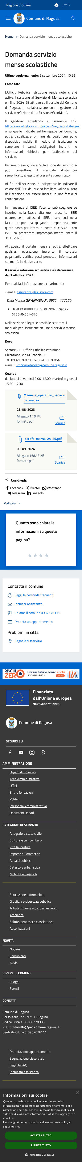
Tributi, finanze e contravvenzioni (33, 908)
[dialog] (41, 1125)
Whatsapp (54, 487)
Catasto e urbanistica (25, 867)
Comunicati (18, 955)
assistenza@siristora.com (35, 292)
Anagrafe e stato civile (26, 833)
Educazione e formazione (27, 894)
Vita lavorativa (20, 846)
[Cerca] (73, 18)
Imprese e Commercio (25, 853)
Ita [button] (65, 5)
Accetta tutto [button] (41, 1135)
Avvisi (14, 962)
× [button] (77, 1093)
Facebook (16, 487)
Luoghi (14, 981)
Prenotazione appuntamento (30, 1051)
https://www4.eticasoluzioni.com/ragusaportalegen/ (42, 126)
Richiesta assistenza (24, 1071)
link (17, 1126)
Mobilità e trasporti (23, 874)
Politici (14, 799)
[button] (41, 1154)
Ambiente (17, 914)
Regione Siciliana (18, 5)
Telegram (18, 493)
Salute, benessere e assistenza (31, 921)
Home (9, 36)
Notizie (15, 949)
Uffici (13, 785)
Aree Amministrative (25, 778)
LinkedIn (38, 493)
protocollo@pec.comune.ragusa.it (35, 1027)
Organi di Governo (23, 772)
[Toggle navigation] (8, 18)
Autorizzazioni (20, 928)
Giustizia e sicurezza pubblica (30, 901)
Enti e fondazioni (22, 792)
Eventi (14, 988)
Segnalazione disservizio (27, 1058)
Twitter (35, 487)
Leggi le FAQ (18, 1065)
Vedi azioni (11, 503)
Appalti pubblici (21, 860)
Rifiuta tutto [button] (41, 1145)
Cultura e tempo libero (26, 840)
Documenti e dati (22, 812)
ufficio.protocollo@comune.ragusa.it (41, 365)
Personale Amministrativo (28, 805)
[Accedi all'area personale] (56, 5)
